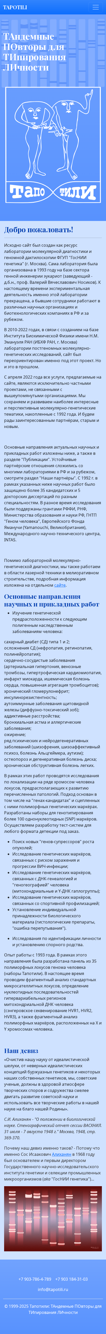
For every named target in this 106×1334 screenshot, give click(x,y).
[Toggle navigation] (96, 7)
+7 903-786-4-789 (35, 1279)
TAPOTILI (15, 7)
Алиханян (61, 1154)
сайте (60, 585)
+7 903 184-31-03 (71, 1279)
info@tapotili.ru (53, 1289)
